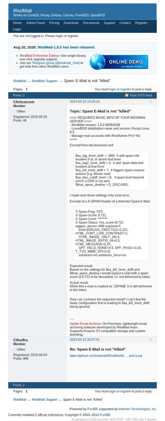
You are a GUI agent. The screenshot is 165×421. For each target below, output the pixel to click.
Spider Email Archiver (85, 323)
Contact (125, 23)
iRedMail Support (45, 81)
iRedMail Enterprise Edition (39, 55)
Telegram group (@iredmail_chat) (56, 63)
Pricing (54, 23)
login (112, 89)
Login (17, 29)
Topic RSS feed (141, 95)
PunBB (92, 409)
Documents (91, 23)
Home (17, 23)
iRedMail (22, 10)
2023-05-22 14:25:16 (85, 101)
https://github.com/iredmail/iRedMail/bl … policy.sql (106, 355)
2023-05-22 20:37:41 (85, 339)
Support (109, 23)
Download (71, 23)
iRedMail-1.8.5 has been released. (66, 47)
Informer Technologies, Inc (137, 409)
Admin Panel (35, 23)
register (125, 89)
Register (141, 23)
